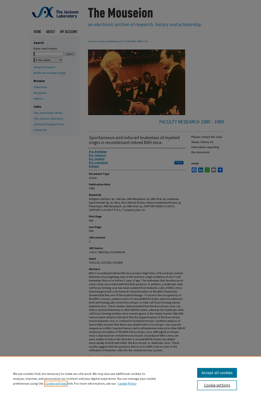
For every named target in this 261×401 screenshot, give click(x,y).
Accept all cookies (217, 373)
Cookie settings (56, 383)
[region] (130, 378)
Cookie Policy (127, 383)
